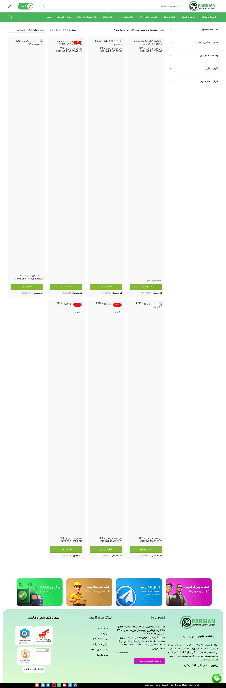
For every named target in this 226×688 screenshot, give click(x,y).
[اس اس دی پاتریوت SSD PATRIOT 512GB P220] (66, 418)
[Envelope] (37, 685)
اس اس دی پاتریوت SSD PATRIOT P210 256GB (150, 50)
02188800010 (121, 652)
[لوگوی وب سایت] (202, 6)
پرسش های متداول (99, 650)
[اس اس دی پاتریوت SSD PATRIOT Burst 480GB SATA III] (27, 156)
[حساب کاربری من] (10, 6)
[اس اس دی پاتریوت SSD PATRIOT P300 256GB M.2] (66, 43)
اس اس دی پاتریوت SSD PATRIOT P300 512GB (110, 50)
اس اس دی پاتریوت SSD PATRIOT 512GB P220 (71, 540)
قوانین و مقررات (100, 644)
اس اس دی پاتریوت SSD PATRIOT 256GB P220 (110, 540)
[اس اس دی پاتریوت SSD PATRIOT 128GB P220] (146, 418)
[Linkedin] (48, 685)
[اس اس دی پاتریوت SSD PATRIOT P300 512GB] (106, 43)
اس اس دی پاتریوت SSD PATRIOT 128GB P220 (150, 540)
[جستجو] (43, 6)
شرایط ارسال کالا (100, 639)
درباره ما (104, 633)
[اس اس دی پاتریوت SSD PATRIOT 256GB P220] (106, 418)
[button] (146, 287)
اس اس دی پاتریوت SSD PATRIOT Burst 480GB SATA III (28, 277)
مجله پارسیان (102, 655)
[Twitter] (70, 685)
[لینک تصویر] (188, 592)
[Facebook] (75, 685)
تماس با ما (103, 628)
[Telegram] (43, 685)
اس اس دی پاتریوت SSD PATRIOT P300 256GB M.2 (69, 50)
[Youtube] (64, 685)
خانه (162, 30)
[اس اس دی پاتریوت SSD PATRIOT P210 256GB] (146, 43)
